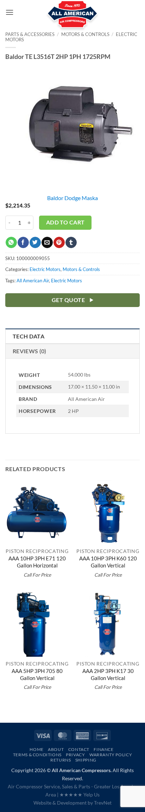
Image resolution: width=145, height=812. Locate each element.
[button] (9, 12)
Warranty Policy (110, 754)
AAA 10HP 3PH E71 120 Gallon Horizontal (37, 562)
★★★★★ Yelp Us (79, 795)
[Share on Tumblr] (70, 242)
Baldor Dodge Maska (72, 197)
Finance (103, 749)
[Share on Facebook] (23, 242)
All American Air (33, 280)
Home (36, 749)
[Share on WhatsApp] (11, 242)
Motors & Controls (81, 269)
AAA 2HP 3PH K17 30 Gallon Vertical (108, 674)
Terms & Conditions (37, 754)
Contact (78, 749)
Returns (60, 760)
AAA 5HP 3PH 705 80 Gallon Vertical (37, 674)
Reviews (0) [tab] (29, 351)
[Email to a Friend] (47, 242)
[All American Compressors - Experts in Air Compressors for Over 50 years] (72, 17)
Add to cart (65, 222)
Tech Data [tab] (28, 336)
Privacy (75, 754)
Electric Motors (45, 269)
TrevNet (103, 803)
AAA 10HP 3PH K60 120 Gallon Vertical (108, 562)
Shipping (85, 760)
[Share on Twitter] (35, 242)
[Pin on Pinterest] (58, 242)
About (56, 749)
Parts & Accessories (30, 34)
